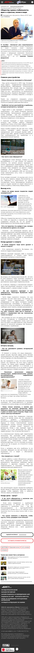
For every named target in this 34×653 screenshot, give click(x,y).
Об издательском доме (9, 590)
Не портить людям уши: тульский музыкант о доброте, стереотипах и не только (19, 567)
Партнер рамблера (15, 645)
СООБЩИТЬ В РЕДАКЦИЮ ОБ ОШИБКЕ (13, 602)
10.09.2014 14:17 (5, 6)
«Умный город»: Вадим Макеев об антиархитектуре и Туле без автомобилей (18, 573)
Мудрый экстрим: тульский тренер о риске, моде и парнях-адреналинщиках (20, 562)
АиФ (16, 42)
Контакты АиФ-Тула (22, 596)
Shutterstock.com (8, 390)
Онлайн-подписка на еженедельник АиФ (15, 594)
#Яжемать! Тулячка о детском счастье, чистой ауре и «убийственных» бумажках (19, 578)
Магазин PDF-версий (8, 592)
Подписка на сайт (7, 596)
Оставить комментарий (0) (17, 540)
